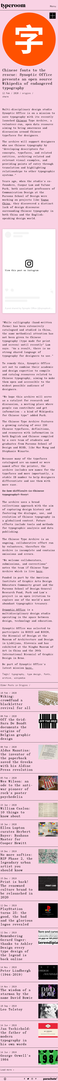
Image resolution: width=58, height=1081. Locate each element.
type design (34, 674)
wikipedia (19, 678)
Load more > (7, 1070)
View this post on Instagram (21, 270)
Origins (26, 93)
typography (18, 674)
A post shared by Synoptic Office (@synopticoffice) (29, 308)
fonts (47, 674)
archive (6, 678)
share (5, 97)
